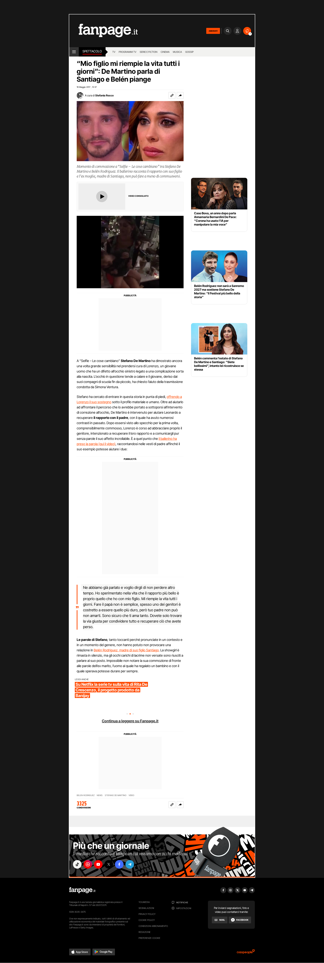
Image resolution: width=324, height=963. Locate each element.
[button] (180, 95)
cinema (165, 51)
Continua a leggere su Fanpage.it (130, 721)
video (131, 795)
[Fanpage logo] (103, 30)
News (100, 795)
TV (113, 51)
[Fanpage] (82, 890)
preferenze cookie (149, 938)
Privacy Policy (147, 914)
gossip (189, 51)
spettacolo (92, 51)
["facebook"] (119, 864)
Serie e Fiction (148, 51)
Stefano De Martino (115, 795)
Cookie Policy (147, 920)
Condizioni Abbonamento (153, 926)
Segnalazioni (146, 908)
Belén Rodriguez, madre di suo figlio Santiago (126, 650)
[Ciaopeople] (246, 952)
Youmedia (144, 902)
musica (177, 51)
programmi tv (127, 51)
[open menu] (74, 52)
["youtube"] (98, 864)
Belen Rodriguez (85, 795)
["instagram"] (87, 864)
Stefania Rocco (104, 95)
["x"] (108, 864)
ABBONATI (213, 31)
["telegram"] (129, 864)
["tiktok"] (77, 864)
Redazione (145, 932)
